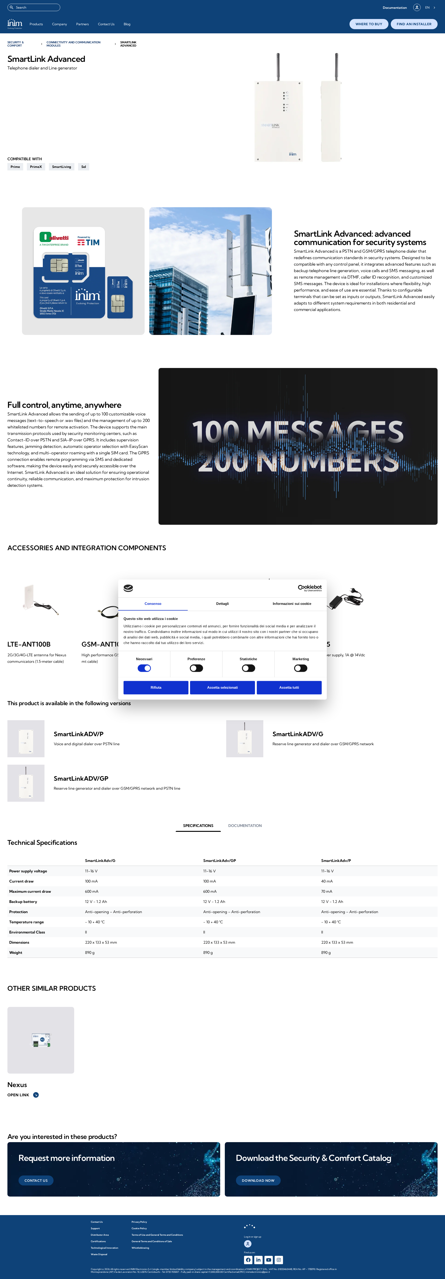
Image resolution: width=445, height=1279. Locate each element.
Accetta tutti (289, 687)
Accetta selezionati (222, 687)
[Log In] (417, 7)
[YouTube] (268, 1260)
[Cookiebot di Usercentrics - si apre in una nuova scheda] (301, 588)
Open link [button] (22, 1095)
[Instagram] (279, 1260)
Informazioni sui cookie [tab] (292, 604)
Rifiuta (156, 687)
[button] (395, 7)
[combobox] (33, 7)
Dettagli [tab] (222, 604)
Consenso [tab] (153, 604)
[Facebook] (248, 1260)
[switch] (196, 668)
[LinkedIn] (258, 1260)
